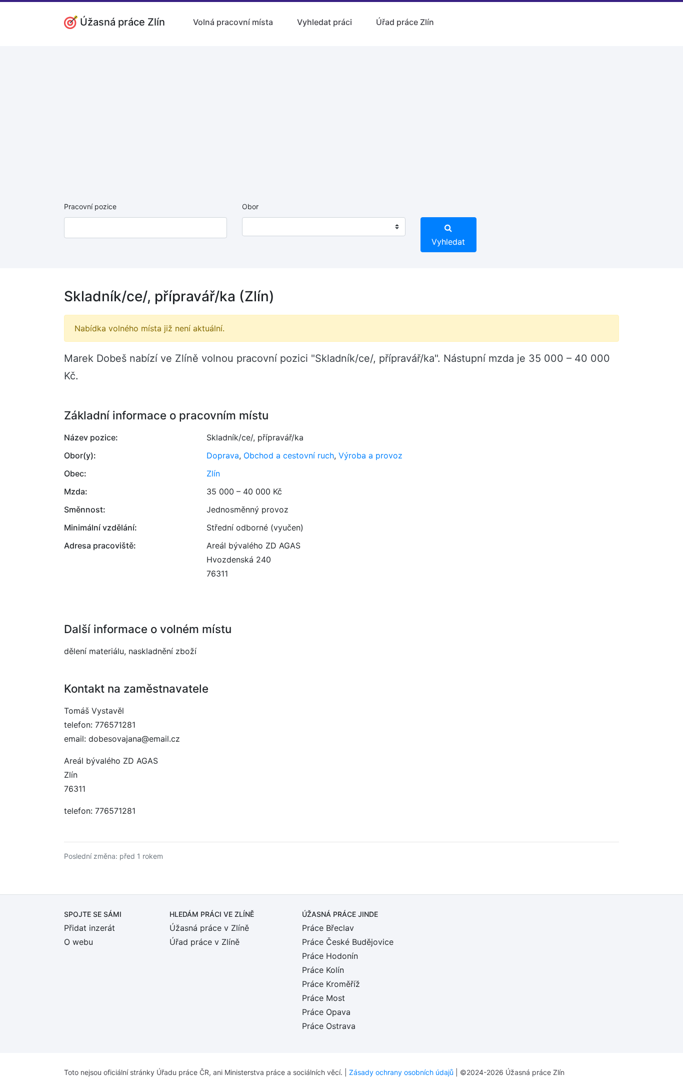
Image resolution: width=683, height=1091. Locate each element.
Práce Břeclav (328, 928)
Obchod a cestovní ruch (289, 455)
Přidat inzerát (89, 928)
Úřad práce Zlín (405, 22)
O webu (78, 942)
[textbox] (262, 226)
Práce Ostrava (329, 1026)
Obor (250, 206)
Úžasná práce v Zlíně (209, 928)
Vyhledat (448, 242)
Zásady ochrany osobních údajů (401, 1072)
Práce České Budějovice (348, 942)
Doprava (222, 455)
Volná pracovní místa (233, 22)
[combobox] (323, 226)
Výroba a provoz (370, 455)
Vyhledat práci (324, 22)
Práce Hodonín (330, 956)
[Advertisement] (342, 116)
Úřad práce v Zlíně (205, 942)
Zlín (213, 473)
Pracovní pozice (90, 206)
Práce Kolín (323, 970)
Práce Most (323, 998)
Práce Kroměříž (331, 984)
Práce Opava (326, 1012)
